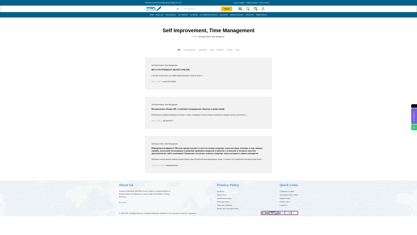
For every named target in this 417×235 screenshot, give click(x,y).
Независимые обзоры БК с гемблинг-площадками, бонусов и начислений (187, 109)
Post (237, 50)
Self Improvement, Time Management (164, 65)
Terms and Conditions (224, 205)
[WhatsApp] (414, 127)
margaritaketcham (172, 165)
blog (212, 50)
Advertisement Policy (224, 198)
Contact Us (283, 205)
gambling (203, 50)
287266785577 (168, 121)
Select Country (264, 3)
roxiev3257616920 (169, 81)
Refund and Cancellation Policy (228, 209)
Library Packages (237, 15)
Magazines (224, 15)
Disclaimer (220, 191)
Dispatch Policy (285, 198)
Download (250, 15)
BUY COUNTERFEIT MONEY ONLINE (170, 69)
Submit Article (261, 15)
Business (220, 50)
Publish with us (285, 202)
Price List (159, 15)
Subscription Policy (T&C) (289, 195)
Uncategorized (190, 50)
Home (152, 15)
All (179, 50)
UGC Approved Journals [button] (209, 15)
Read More (123, 202)
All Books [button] (194, 15)
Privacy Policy (222, 195)
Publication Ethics (223, 202)
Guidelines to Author (287, 191)
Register (269, 10)
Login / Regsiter (239, 3)
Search (226, 9)
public (230, 50)
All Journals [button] (183, 15)
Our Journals (170, 15)
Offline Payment (252, 3)
